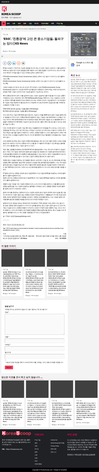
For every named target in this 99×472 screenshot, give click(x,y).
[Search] (96, 23)
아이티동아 (13, 51)
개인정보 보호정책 (88, 455)
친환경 (17, 230)
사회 (13, 23)
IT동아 (9, 225)
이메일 (8, 345)
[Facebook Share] (5, 63)
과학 (52, 23)
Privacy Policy (55, 446)
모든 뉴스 (53, 452)
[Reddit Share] (18, 63)
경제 (8, 23)
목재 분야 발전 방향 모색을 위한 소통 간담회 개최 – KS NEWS (51, 236)
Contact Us (54, 440)
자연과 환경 (44, 23)
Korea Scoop (11, 14)
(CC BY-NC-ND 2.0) (18, 225)
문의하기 (70, 455)
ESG (7, 228)
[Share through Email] (23, 63)
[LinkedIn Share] (14, 63)
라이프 (36, 23)
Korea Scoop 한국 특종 (57, 443)
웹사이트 (8, 352)
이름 (7, 337)
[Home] (4, 23)
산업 (30, 23)
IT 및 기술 (60, 23)
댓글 (7, 312)
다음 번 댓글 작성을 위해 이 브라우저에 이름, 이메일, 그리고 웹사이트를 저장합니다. (34, 362)
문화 (24, 23)
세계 (19, 23)
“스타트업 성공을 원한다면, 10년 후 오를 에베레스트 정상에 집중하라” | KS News (18, 236)
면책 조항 (53, 449)
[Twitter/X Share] (9, 63)
